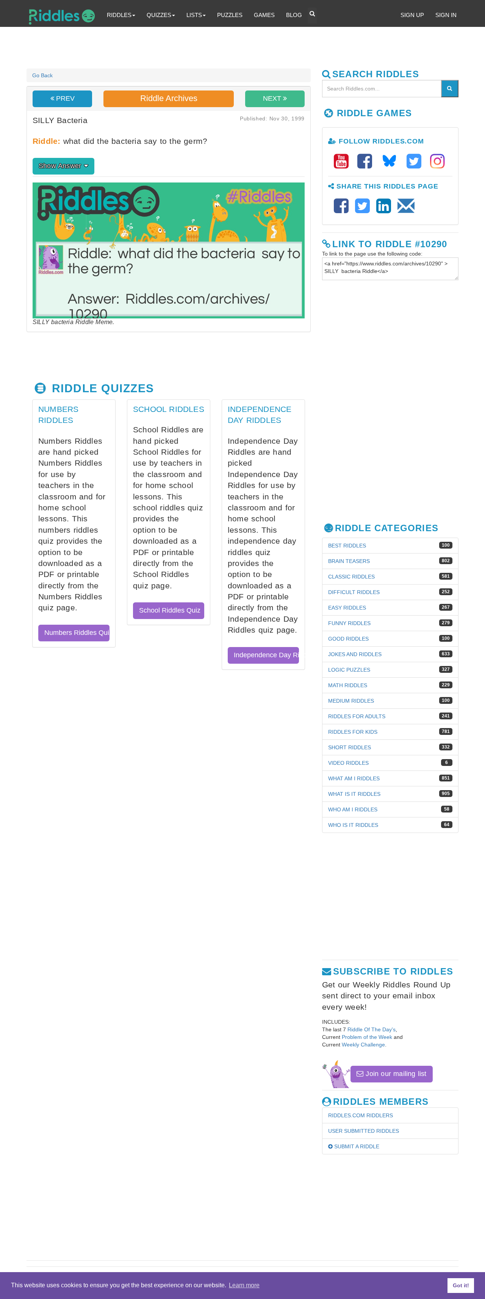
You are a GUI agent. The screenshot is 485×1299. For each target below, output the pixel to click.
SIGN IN (446, 15)
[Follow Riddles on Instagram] (437, 161)
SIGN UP (412, 15)
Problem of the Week (367, 1037)
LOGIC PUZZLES (349, 670)
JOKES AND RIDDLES (355, 654)
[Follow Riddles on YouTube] (344, 161)
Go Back (42, 75)
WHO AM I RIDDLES (352, 809)
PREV (64, 98)
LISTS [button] (194, 15)
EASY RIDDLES (347, 608)
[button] (312, 15)
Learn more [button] (244, 1285)
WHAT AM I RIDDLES (354, 778)
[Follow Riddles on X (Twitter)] (416, 161)
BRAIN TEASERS (349, 561)
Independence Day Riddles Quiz (266, 655)
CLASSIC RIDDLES (351, 577)
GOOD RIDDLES (348, 639)
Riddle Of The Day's (371, 1029)
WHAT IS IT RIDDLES (354, 794)
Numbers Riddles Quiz (77, 632)
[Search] (449, 88)
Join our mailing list (394, 1074)
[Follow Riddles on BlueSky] (392, 161)
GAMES (264, 15)
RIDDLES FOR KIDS (352, 732)
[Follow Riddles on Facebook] (367, 161)
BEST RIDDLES (347, 546)
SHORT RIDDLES (349, 747)
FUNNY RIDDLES (349, 623)
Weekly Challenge (363, 1045)
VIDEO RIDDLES (348, 763)
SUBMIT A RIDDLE (356, 1146)
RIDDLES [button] (119, 15)
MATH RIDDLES (347, 685)
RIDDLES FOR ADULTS (356, 716)
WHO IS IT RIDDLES (353, 825)
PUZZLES (229, 15)
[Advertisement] (210, 48)
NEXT (273, 98)
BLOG (294, 15)
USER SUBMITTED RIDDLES (363, 1131)
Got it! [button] (461, 1285)
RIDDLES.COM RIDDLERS (360, 1115)
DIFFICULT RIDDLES (354, 592)
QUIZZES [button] (159, 15)
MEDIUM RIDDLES (351, 701)
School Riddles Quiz (169, 610)
